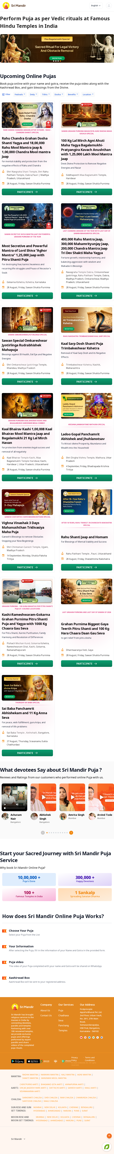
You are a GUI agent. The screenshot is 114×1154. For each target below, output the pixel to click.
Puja (60, 1010)
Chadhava (63, 1015)
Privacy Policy (74, 1059)
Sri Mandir (16, 1139)
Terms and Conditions (90, 1059)
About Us (45, 1010)
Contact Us (46, 1015)
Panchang (63, 1025)
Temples (62, 1030)
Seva (60, 1020)
